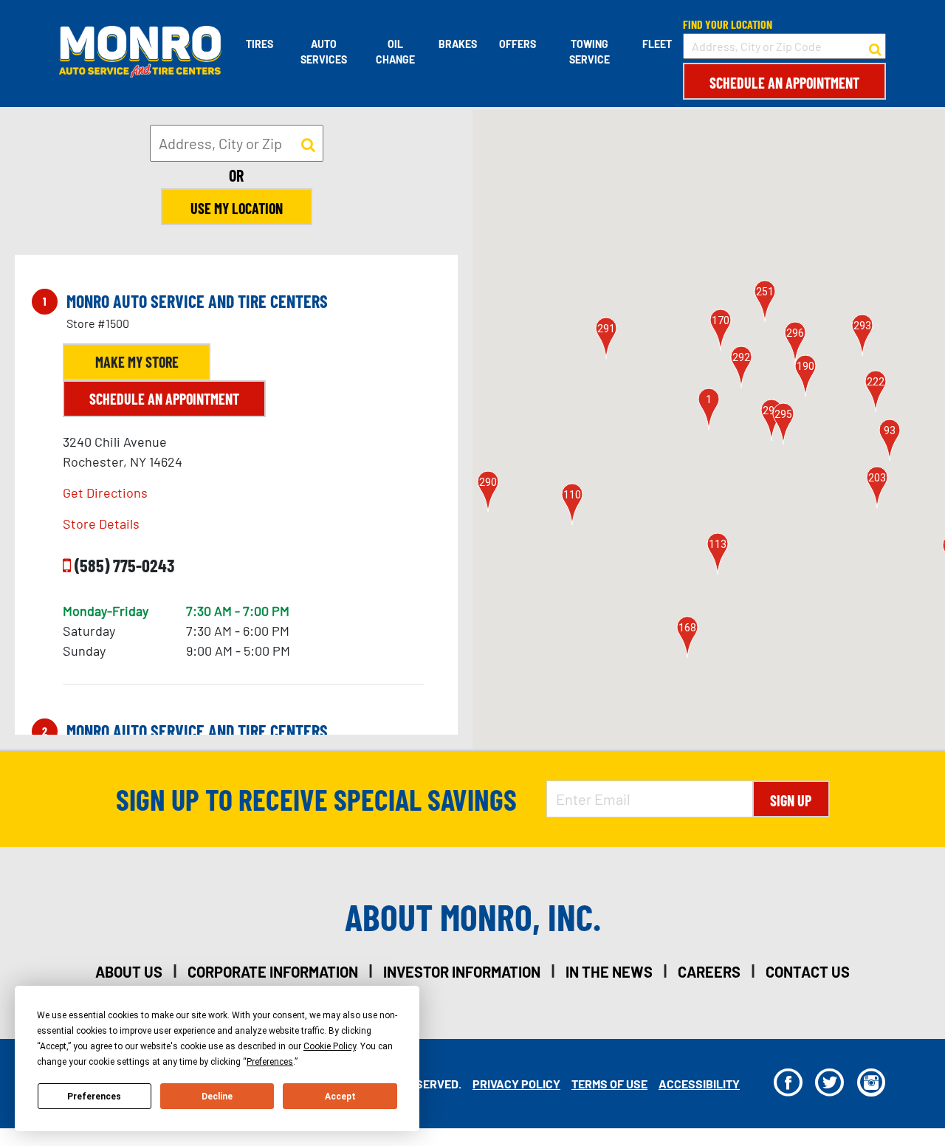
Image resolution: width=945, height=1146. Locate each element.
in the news (609, 972)
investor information (461, 972)
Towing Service (589, 52)
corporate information (273, 972)
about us (128, 972)
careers (709, 972)
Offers (517, 44)
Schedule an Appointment (784, 83)
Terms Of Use (609, 1084)
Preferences (94, 1096)
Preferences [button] (270, 1062)
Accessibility (699, 1084)
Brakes (458, 44)
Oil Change (395, 52)
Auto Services (323, 52)
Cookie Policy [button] (329, 1046)
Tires (259, 44)
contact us (808, 972)
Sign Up (790, 800)
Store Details (101, 523)
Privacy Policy (516, 1084)
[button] (709, 409)
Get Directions (105, 492)
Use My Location (236, 208)
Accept (340, 1096)
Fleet (657, 44)
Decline (217, 1096)
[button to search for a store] (875, 46)
